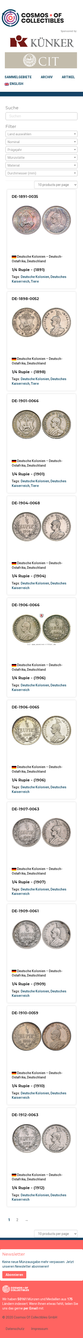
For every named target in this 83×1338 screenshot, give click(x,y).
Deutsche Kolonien (35, 277)
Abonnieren (14, 1275)
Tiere (35, 281)
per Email (31, 1308)
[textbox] (41, 134)
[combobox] (41, 134)
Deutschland (36, 261)
